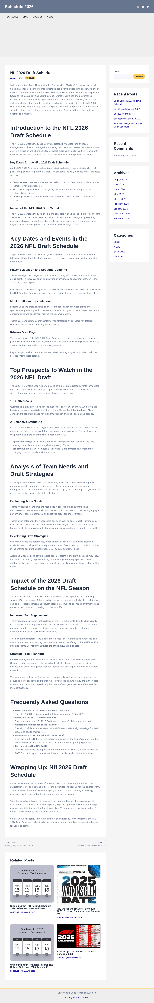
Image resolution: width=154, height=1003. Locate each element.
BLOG (26, 16)
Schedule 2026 (19, 6)
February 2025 (121, 218)
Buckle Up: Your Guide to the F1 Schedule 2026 (75, 952)
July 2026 (119, 184)
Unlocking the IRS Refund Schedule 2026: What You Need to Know (30, 907)
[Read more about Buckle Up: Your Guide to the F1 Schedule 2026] (79, 936)
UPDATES (37, 16)
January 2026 (121, 208)
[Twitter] (148, 7)
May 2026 (119, 194)
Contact (85, 997)
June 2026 (119, 189)
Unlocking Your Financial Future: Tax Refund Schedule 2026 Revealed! (31, 965)
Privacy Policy (72, 997)
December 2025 (122, 213)
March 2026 (120, 199)
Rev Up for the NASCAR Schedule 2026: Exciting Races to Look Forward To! (78, 911)
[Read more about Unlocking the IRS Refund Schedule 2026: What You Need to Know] (32, 883)
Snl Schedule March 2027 (127, 109)
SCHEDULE (12, 16)
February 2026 (121, 204)
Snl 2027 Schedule (123, 113)
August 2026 (120, 179)
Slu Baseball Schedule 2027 (127, 118)
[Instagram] (138, 7)
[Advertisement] (77, 38)
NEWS (50, 16)
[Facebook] (143, 7)
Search (116, 72)
